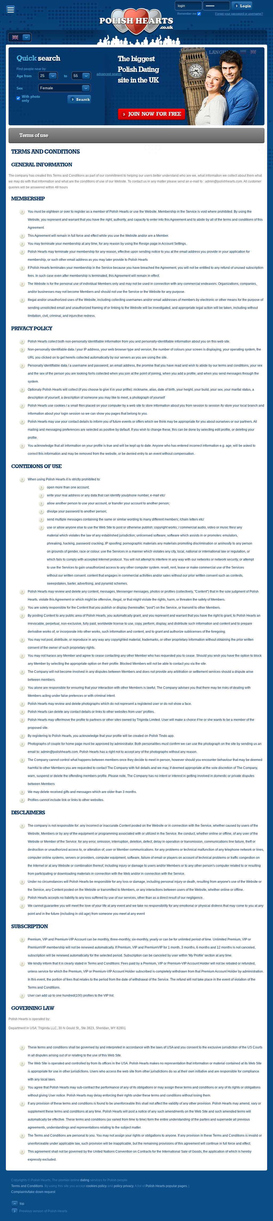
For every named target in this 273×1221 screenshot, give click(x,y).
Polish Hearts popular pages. (167, 1186)
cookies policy (96, 1186)
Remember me (186, 13)
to (65, 76)
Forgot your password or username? (239, 13)
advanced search (109, 74)
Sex (20, 88)
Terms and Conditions (27, 1186)
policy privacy (123, 1186)
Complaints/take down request (33, 1192)
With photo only (31, 99)
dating (84, 1180)
